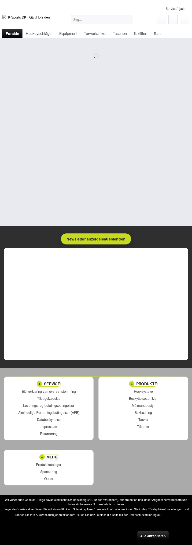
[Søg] (129, 19)
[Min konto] (173, 19)
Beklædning (143, 412)
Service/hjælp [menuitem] (175, 8)
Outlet (48, 478)
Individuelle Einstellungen (47, 536)
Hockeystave (143, 391)
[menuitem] (102, 19)
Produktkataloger (48, 464)
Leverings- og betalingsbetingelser (48, 405)
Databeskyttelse (49, 419)
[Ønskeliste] (161, 19)
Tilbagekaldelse (48, 398)
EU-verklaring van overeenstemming (49, 391)
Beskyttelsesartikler (143, 398)
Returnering (49, 433)
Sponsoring (48, 471)
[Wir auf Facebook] (5, 40)
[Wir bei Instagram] (5, 63)
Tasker (143, 419)
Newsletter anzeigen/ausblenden (96, 239)
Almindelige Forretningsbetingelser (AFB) (48, 412)
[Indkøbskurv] (184, 19)
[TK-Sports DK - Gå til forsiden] (26, 21)
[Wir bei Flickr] (5, 74)
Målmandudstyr (143, 405)
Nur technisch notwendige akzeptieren (103, 536)
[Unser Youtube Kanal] (5, 52)
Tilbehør (143, 426)
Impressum (49, 426)
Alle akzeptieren (153, 536)
